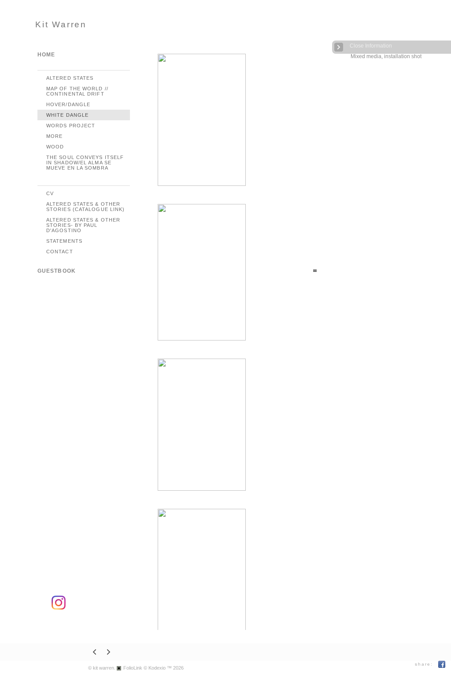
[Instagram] (59, 608)
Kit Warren (61, 24)
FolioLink (132, 667)
